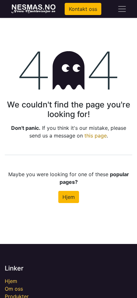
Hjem (68, 197)
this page (95, 135)
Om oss (14, 289)
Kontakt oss (83, 9)
